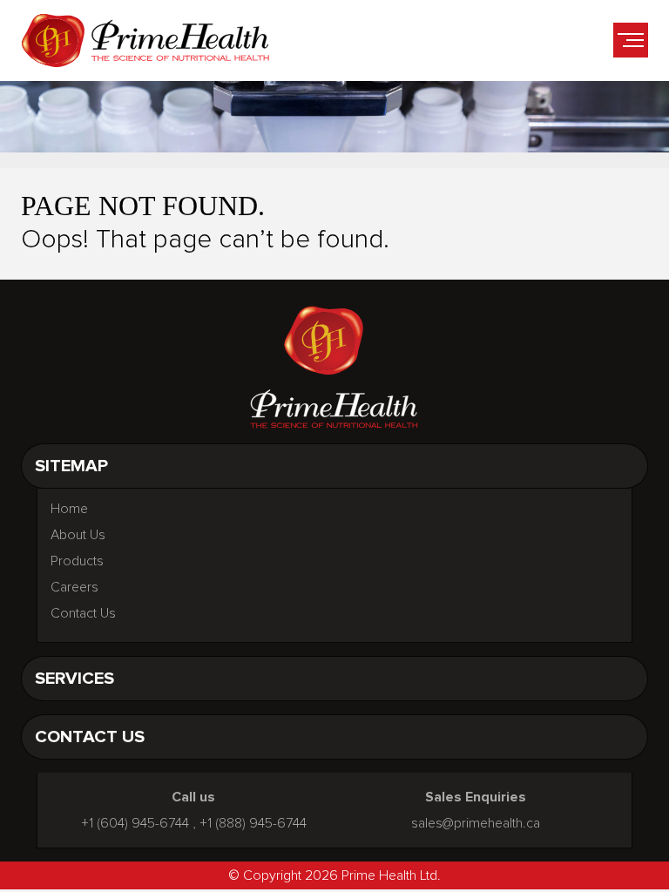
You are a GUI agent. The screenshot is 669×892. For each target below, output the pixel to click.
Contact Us (83, 613)
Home (69, 509)
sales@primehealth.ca (475, 823)
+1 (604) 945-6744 (135, 823)
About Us (78, 535)
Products (77, 561)
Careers (74, 587)
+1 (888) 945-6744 (253, 823)
